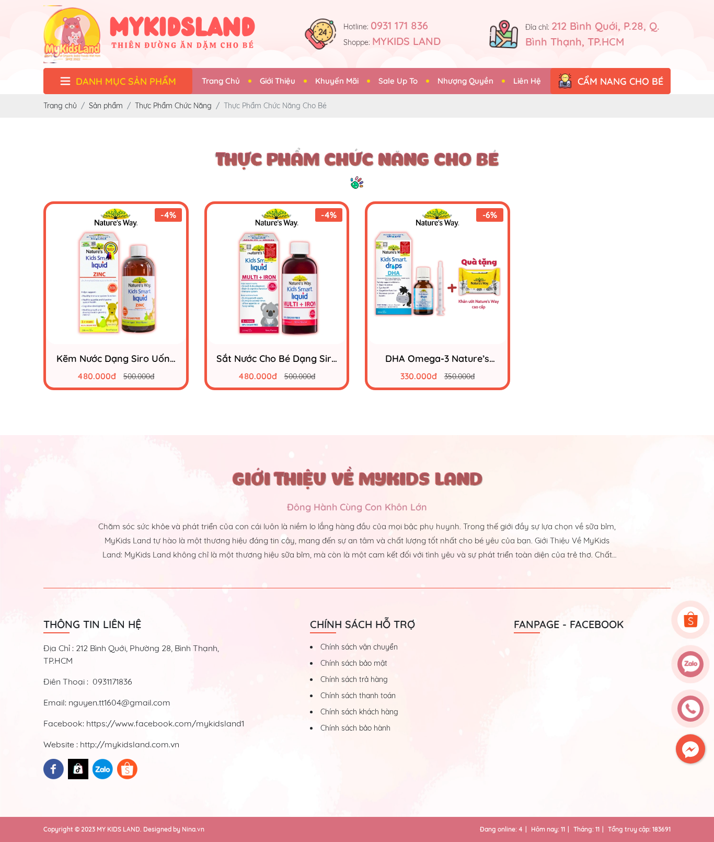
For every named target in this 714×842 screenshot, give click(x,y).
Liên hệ (527, 81)
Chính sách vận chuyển (359, 647)
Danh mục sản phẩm (126, 81)
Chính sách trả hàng (354, 679)
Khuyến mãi (337, 81)
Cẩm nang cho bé (620, 81)
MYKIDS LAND (406, 41)
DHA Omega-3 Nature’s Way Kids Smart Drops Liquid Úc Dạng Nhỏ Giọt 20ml (437, 358)
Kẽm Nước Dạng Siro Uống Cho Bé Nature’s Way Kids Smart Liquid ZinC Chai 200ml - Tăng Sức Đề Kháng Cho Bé (116, 358)
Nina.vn (193, 829)
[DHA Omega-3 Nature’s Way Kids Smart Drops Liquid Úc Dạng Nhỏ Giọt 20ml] (437, 274)
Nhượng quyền (465, 81)
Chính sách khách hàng (359, 711)
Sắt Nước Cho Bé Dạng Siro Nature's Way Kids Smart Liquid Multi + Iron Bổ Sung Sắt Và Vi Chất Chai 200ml (276, 358)
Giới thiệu (277, 81)
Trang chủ (221, 81)
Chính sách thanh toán (358, 695)
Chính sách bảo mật (353, 663)
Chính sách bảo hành (355, 728)
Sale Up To (398, 81)
